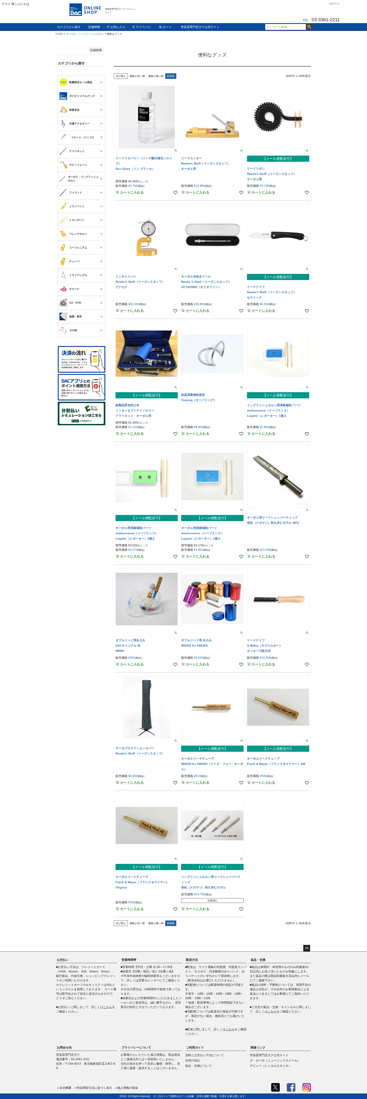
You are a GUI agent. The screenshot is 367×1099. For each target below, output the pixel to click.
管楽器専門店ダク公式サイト (200, 27)
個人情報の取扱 (127, 1087)
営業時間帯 (128, 959)
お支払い (63, 959)
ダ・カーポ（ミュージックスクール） (275, 1060)
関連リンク (258, 1047)
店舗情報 (94, 27)
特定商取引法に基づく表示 (94, 1087)
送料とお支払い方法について (204, 1055)
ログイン (334, 3)
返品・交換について (198, 1065)
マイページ (143, 27)
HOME (59, 33)
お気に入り (117, 27)
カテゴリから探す (69, 27)
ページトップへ (306, 948)
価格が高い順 (156, 76)
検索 (309, 27)
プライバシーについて (136, 1047)
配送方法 (192, 959)
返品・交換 (258, 959)
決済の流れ (192, 1060)
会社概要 (65, 1087)
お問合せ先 (64, 1047)
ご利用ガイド (195, 1047)
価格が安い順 (137, 76)
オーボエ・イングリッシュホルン (85, 33)
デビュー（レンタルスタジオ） (270, 1065)
